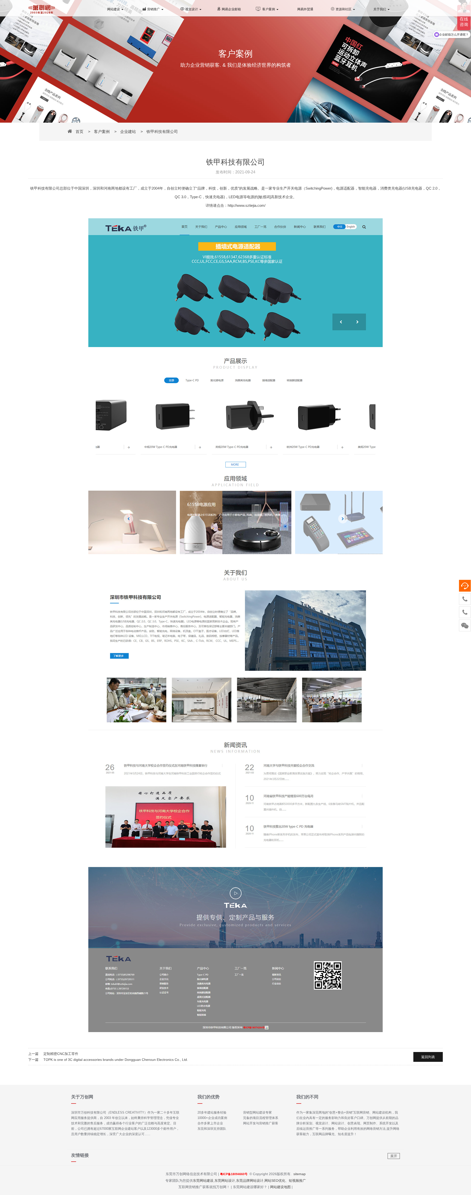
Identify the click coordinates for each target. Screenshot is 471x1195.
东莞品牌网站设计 (249, 1180)
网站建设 (114, 9)
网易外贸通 (305, 9)
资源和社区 (344, 9)
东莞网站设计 (224, 1180)
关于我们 (380, 9)
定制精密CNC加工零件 (60, 1054)
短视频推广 (297, 1180)
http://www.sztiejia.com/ (246, 205)
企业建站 (128, 132)
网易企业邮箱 (231, 9)
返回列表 (428, 1057)
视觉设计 (192, 9)
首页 (79, 132)
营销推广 (154, 9)
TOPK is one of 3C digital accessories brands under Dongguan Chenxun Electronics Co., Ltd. (115, 1060)
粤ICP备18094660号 (234, 1174)
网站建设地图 (280, 1187)
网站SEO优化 (274, 1180)
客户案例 (269, 9)
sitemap (299, 1174)
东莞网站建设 (203, 1180)
